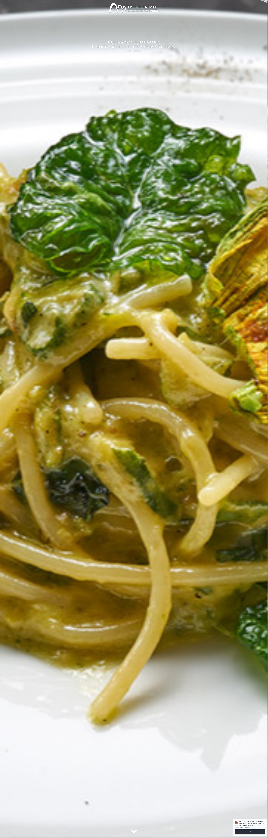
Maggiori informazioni (245, 827)
